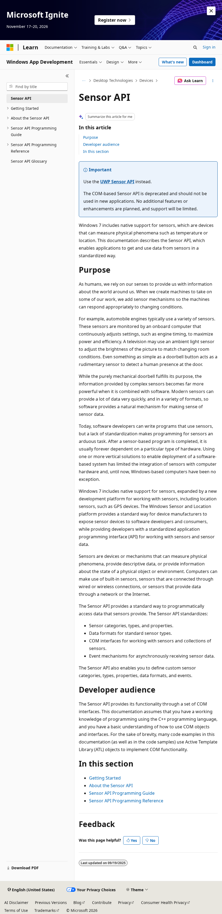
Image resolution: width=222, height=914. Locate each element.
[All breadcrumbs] (83, 80)
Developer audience (101, 144)
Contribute (102, 902)
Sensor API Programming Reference (126, 801)
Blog (77, 902)
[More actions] (213, 80)
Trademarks (45, 910)
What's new (173, 62)
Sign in (209, 47)
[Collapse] (67, 76)
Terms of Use (16, 910)
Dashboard (202, 62)
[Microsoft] (10, 47)
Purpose (90, 137)
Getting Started (105, 778)
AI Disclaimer (16, 902)
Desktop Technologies (113, 80)
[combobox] (37, 86)
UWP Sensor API (117, 182)
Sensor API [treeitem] (21, 98)
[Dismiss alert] (211, 11)
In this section (96, 151)
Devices (146, 80)
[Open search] (195, 47)
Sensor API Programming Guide (122, 793)
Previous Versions (51, 902)
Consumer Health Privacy (164, 902)
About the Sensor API (111, 786)
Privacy (124, 902)
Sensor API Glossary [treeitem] (29, 161)
